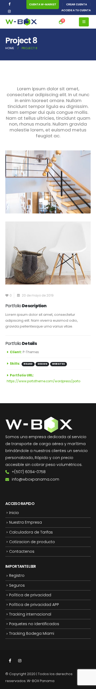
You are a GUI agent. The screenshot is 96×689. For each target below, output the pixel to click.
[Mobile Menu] (84, 21)
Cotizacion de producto (32, 541)
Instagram (20, 661)
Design (42, 363)
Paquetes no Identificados (34, 623)
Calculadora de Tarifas (31, 532)
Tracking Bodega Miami (31, 633)
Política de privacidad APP (34, 604)
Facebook (10, 661)
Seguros (17, 585)
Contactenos (21, 551)
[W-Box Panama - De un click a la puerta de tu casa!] (21, 22)
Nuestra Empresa (25, 522)
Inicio (14, 512)
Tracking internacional (30, 614)
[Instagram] (9, 11)
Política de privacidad (30, 595)
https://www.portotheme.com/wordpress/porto (43, 381)
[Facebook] (9, 3)
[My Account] (71, 21)
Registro (17, 575)
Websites (58, 363)
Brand (28, 363)
